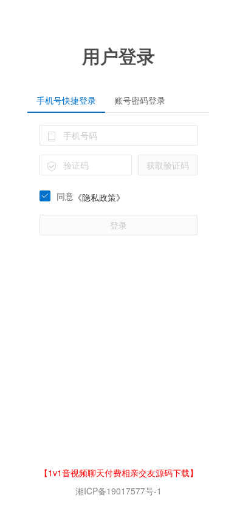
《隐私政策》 (99, 197)
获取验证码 (167, 165)
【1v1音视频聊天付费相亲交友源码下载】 (119, 473)
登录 (118, 225)
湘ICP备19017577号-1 (118, 491)
